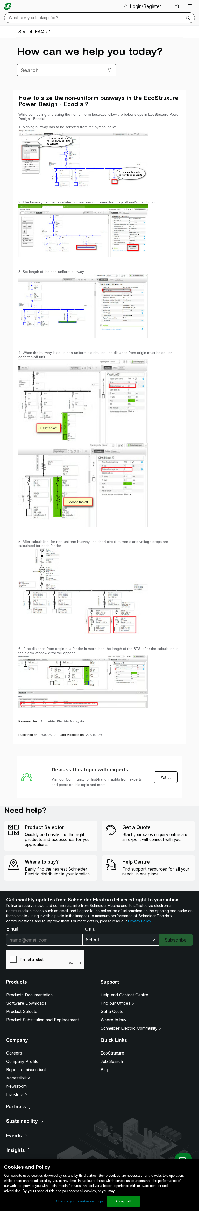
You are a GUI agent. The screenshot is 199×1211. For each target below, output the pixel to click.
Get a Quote (112, 1011)
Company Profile (22, 1061)
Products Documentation (29, 995)
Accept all (123, 1201)
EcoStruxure (112, 1053)
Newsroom (16, 1086)
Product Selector (22, 1011)
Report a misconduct (26, 1069)
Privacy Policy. (139, 921)
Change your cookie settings (79, 1201)
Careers (14, 1053)
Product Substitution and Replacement (42, 1019)
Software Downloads (26, 1003)
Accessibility (18, 1078)
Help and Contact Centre (124, 995)
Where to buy (113, 1019)
